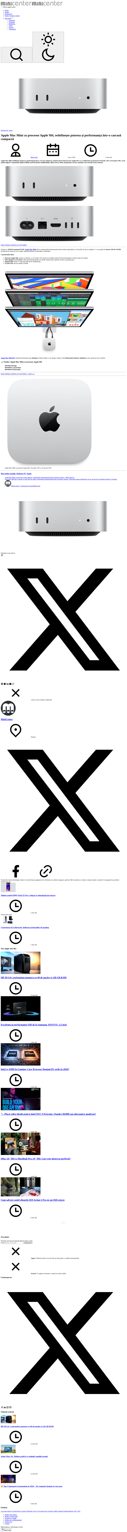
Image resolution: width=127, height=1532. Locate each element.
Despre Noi (8, 1522)
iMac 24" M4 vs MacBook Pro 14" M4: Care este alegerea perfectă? (36, 1158)
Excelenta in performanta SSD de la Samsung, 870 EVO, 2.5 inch (34, 1024)
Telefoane (12, 22)
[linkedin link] (5, 1408)
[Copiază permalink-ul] (13, 684)
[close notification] (16, 700)
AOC (75, 1511)
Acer (34, 1511)
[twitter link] (63, 1405)
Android (60, 1511)
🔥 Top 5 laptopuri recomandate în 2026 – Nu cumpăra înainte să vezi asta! (31, 1486)
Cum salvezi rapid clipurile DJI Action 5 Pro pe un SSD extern (32, 1200)
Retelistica (12, 24)
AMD (55, 1511)
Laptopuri (12, 20)
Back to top (7, 1530)
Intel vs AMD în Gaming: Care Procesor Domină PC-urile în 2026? (35, 1069)
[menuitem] (65, 10)
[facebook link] (2, 1408)
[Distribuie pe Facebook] (2, 556)
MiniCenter (34, 157)
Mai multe (8, 18)
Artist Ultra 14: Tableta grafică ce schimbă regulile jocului (24, 1456)
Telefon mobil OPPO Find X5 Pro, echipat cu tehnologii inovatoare (28, 895)
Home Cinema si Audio (12, 16)
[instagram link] (7, 1408)
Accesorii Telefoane (26, 1511)
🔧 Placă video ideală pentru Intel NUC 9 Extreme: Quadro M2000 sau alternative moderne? (48, 1114)
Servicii (11, 27)
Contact (7, 1523)
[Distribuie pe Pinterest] (2, 684)
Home (7, 10)
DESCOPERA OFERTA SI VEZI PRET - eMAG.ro (17, 374)
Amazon (50, 1511)
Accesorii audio (6, 1511)
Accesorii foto (15, 1511)
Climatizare (12, 29)
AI (37, 1511)
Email (2, 1243)
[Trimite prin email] (10, 684)
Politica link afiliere (11, 1515)
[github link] (10, 1408)
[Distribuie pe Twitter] (63, 682)
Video (11, 25)
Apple (11, 130)
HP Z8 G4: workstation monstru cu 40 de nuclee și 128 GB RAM (33, 977)
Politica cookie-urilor (11, 1516)
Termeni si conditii (10, 1518)
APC (79, 1511)
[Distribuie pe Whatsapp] (5, 684)
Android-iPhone (68, 1511)
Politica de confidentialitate (13, 1520)
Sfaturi (7, 12)
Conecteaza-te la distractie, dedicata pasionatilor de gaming (25, 927)
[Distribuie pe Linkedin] (7, 684)
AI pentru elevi (43, 1511)
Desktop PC (8, 14)
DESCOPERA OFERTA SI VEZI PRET (14, 245)
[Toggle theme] (48, 47)
